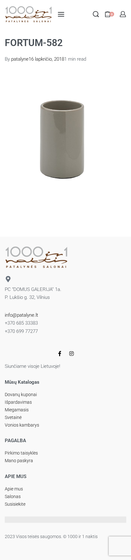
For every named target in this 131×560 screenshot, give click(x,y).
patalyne (20, 59)
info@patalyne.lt (21, 315)
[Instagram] (71, 353)
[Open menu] (61, 14)
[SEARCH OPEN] (96, 14)
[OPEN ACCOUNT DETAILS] (123, 14)
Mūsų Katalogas (22, 382)
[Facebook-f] (59, 353)
